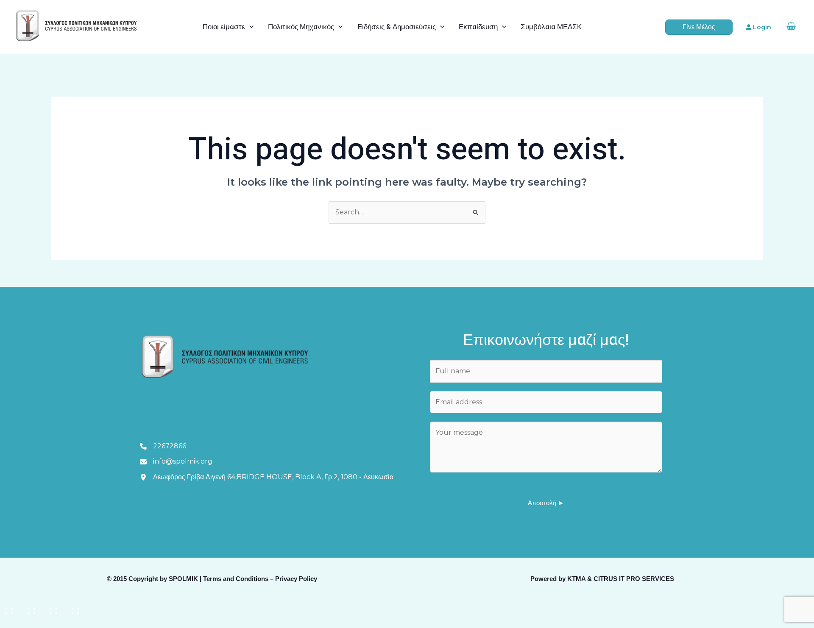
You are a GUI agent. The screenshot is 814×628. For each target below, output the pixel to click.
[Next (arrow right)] (32, 621)
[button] (249, 27)
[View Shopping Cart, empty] (791, 27)
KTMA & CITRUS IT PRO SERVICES (620, 578)
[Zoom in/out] (10, 607)
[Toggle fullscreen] (32, 607)
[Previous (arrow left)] (10, 621)
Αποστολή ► (546, 503)
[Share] (54, 607)
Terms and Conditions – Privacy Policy (260, 578)
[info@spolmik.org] (176, 461)
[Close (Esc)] (76, 607)
